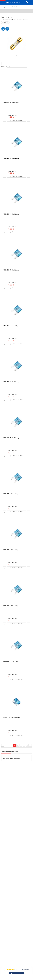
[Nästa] (30, 745)
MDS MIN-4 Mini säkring (10, 550)
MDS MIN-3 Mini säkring (10, 494)
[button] (4, 120)
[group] (16, 45)
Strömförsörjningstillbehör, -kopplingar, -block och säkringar (15, 20)
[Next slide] (7, 29)
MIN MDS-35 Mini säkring (11, 438)
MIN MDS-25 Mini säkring (11, 270)
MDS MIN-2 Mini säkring (10, 326)
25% (13, 115)
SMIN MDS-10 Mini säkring (11, 717)
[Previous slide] (3, 29)
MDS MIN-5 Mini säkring (10, 605)
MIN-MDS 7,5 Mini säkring (11, 661)
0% (16, 115)
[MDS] (15, 2)
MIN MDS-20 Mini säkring (11, 214)
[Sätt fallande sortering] (28, 66)
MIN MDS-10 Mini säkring (11, 102)
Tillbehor (9, 17)
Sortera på (4, 66)
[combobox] (16, 7)
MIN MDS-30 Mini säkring (11, 382)
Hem (3, 17)
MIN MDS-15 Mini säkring (11, 158)
